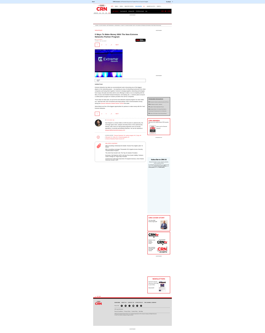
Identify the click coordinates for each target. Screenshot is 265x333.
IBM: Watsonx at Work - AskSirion (156, 104)
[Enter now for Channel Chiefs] (153, 133)
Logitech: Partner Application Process (157, 106)
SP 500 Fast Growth (140, 11)
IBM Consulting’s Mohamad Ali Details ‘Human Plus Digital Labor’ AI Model (124, 146)
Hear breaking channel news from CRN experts (152, 249)
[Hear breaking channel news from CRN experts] (162, 250)
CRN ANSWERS (138, 6)
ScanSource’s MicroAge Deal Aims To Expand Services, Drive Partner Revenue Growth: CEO (124, 159)
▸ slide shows (102, 25)
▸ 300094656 (117, 25)
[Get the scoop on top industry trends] (162, 242)
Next (117, 44)
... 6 (111, 44)
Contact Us (131, 302)
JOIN (162, 11)
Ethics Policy (139, 302)
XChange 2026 (131, 11)
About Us (123, 302)
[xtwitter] (129, 305)
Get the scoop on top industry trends (152, 241)
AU (100, 13)
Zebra (114, 137)
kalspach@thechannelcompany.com (115, 130)
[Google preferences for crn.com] (140, 40)
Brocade (108, 137)
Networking (98, 30)
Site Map (141, 311)
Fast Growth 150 (123, 11)
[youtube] (133, 305)
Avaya (138, 135)
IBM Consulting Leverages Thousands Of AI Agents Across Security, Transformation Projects (124, 150)
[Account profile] (165, 11)
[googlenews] (137, 305)
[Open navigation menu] (112, 6)
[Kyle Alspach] (98, 126)
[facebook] (121, 305)
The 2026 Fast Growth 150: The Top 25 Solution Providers (121, 153)
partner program (130, 135)
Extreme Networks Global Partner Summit (112, 103)
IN (97, 13)
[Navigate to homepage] (102, 11)
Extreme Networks (118, 135)
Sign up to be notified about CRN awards (159, 122)
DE (103, 13)
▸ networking (110, 25)
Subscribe (151, 287)
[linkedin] (125, 305)
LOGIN (169, 11)
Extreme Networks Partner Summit (114, 138)
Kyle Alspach (99, 39)
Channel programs (123, 137)
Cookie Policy (135, 311)
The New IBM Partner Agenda (152, 221)
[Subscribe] (162, 291)
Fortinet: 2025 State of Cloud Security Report (158, 113)
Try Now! (168, 1)
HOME (96, 25)
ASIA (95, 13)
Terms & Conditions (118, 311)
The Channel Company (150, 302)
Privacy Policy (127, 311)
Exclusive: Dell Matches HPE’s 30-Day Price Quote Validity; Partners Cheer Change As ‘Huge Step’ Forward (124, 156)
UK (106, 13)
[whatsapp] (140, 305)
